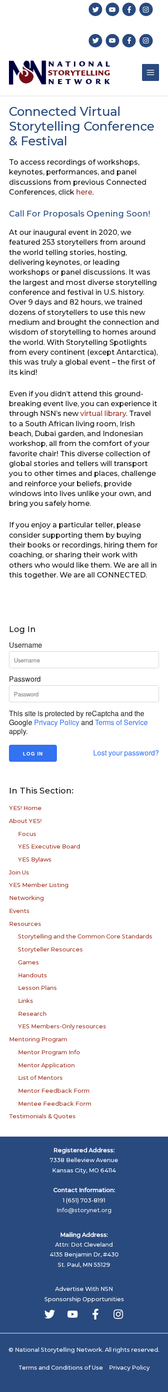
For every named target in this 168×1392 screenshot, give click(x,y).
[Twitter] (49, 1314)
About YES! (25, 821)
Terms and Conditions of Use (60, 1367)
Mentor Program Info (49, 1052)
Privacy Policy (56, 722)
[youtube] (113, 9)
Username (25, 645)
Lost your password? (126, 752)
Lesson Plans (37, 988)
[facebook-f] (130, 9)
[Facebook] (95, 1314)
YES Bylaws (35, 859)
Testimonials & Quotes (42, 1116)
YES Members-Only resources (62, 1026)
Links (25, 1000)
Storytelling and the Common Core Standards (85, 936)
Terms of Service (121, 722)
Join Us (19, 872)
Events (19, 911)
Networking (26, 898)
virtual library (103, 413)
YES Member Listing (39, 885)
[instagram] (147, 9)
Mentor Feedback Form (54, 1090)
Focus (27, 834)
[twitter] (96, 9)
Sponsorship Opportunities (84, 1299)
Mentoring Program (38, 1039)
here (84, 192)
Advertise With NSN (84, 1289)
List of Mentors (40, 1077)
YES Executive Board (49, 846)
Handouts (32, 975)
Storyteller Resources (50, 949)
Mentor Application (46, 1065)
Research (32, 1013)
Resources (25, 924)
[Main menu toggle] (150, 72)
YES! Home (25, 808)
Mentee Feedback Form (54, 1103)
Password (25, 679)
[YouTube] (72, 1314)
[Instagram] (118, 1314)
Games (28, 962)
